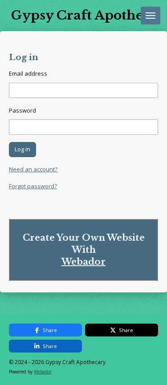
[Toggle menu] (150, 15)
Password (22, 110)
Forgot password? (33, 186)
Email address (28, 73)
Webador (83, 261)
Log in (22, 149)
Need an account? (33, 169)
